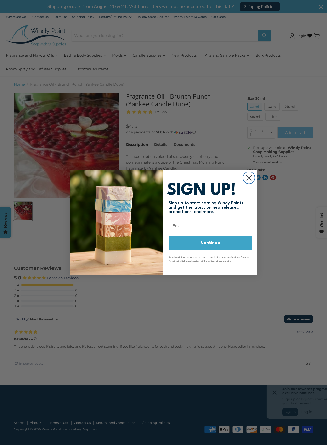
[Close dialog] (249, 178)
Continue (210, 243)
